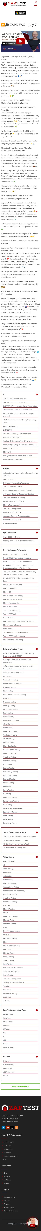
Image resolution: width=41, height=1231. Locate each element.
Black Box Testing (10, 746)
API (4, 1040)
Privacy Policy (9, 1207)
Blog (5, 1173)
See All (4, 1159)
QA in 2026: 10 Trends (11, 537)
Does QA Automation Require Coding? (17, 490)
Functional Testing (10, 823)
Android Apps (8, 1047)
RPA (4, 942)
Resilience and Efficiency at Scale (15, 554)
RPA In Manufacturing (11, 946)
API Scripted (7, 1068)
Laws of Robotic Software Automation (17, 561)
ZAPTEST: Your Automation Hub (15, 402)
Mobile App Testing (10, 731)
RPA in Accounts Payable (12, 584)
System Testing (9, 768)
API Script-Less (8, 1072)
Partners (7, 1201)
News (5, 927)
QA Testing (7, 698)
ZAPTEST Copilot (9, 479)
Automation (7, 876)
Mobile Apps (8, 1022)
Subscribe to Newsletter (20, 1086)
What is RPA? (8, 629)
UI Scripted (7, 1061)
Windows (6, 1025)
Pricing (6, 1204)
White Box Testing (10, 735)
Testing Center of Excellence (13, 982)
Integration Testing (10, 797)
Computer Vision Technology (14, 891)
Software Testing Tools (11, 971)
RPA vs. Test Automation (12, 505)
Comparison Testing (10, 680)
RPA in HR (7, 592)
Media (5, 913)
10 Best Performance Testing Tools (16, 844)
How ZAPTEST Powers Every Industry (17, 558)
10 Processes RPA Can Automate (15, 632)
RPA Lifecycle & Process (12, 625)
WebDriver (7, 990)
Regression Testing (10, 812)
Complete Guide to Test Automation (16, 516)
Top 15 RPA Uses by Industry (14, 636)
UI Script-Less (8, 1065)
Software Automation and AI (13, 672)
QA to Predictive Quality (12, 437)
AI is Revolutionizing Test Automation (17, 434)
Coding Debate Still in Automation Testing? (19, 541)
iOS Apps (6, 1029)
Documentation (9, 1197)
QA (4, 1033)
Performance (8, 1014)
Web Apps (7, 1018)
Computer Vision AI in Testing (14, 459)
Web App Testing (9, 761)
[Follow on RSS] (16, 1127)
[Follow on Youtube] (8, 1127)
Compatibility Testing (11, 720)
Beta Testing (7, 727)
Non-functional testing (11, 931)
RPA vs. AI (7, 452)
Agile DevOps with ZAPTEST (13, 501)
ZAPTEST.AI (7, 430)
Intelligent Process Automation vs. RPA (17, 456)
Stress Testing (8, 716)
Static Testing (8, 691)
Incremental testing (10, 709)
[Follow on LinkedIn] (3, 1127)
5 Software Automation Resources (16, 483)
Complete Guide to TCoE (12, 512)
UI (4, 1036)
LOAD (5, 1076)
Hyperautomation (10, 523)
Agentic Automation (10, 426)
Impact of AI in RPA (10, 448)
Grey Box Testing (9, 757)
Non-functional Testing (11, 749)
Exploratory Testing (10, 772)
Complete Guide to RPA (12, 520)
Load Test (6, 905)
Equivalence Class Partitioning (14, 694)
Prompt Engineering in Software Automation (20, 445)
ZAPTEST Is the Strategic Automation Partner (19, 837)
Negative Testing (9, 702)
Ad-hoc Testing (8, 738)
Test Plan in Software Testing (14, 498)
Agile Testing (8, 819)
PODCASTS (7, 935)
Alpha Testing (8, 724)
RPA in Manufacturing (11, 603)
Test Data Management (12, 509)
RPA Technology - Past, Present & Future (18, 621)
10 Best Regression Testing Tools (15, 840)
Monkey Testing (9, 705)
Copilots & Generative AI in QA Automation (19, 441)
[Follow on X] (12, 1127)
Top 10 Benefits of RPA (11, 610)
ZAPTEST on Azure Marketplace (14, 399)
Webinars (7, 1180)
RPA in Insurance (9, 588)
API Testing (7, 786)
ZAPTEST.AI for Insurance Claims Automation (20, 406)
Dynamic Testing (9, 687)
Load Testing (8, 816)
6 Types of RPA (8, 618)
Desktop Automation (11, 1156)
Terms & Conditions (11, 1211)
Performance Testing (11, 801)
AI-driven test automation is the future (17, 410)
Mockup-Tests (8, 920)
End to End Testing (10, 775)
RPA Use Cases (8, 953)
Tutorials (6, 986)
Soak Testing (8, 713)
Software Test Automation (13, 968)
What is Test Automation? (12, 808)
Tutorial (7, 1176)
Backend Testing (9, 779)
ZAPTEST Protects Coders (12, 487)
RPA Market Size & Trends (13, 599)
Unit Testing (7, 805)
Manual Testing (9, 742)
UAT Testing (7, 764)
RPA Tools (7, 949)
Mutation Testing (9, 753)
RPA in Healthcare (10, 607)
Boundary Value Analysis (12, 683)
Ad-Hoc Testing (9, 861)
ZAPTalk (6, 1001)
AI (4, 865)
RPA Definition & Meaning (13, 640)
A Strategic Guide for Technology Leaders (18, 494)
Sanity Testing (8, 790)
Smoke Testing (8, 783)
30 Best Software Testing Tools (14, 848)
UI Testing (7, 794)
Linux (5, 1044)
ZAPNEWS (7, 997)
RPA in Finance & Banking (13, 595)
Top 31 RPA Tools (9, 614)
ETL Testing (7, 676)
